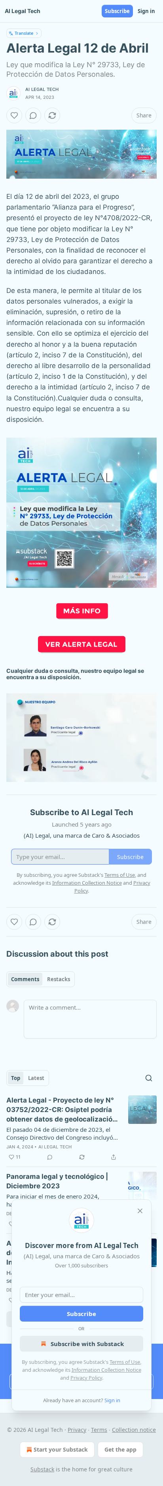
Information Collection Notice (106, 1369)
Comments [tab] (25, 979)
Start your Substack (61, 1449)
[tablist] (40, 979)
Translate (24, 33)
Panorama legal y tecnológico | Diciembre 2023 (57, 1181)
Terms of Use (125, 1361)
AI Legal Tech (42, 89)
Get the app (120, 1449)
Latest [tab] (36, 1078)
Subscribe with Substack (87, 1344)
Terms (99, 1429)
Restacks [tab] (58, 979)
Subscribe (117, 11)
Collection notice (134, 1429)
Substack (42, 1469)
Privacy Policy (86, 1377)
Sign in (146, 11)
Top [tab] (15, 1078)
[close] (140, 1211)
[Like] (14, 115)
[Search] (149, 1078)
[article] (81, 1128)
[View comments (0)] (33, 115)
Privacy (77, 1429)
